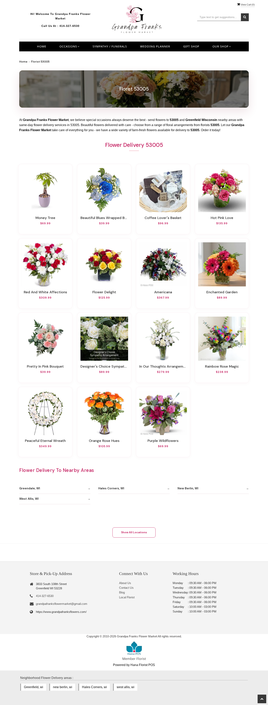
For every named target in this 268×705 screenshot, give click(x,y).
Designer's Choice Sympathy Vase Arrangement (104, 366)
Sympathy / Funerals (110, 46)
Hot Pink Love (222, 217)
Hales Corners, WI (111, 488)
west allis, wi (125, 687)
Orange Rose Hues (104, 440)
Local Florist (127, 597)
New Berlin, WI (188, 488)
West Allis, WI (29, 499)
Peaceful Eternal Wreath (45, 440)
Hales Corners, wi (94, 687)
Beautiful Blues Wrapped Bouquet (104, 217)
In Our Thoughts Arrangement (163, 366)
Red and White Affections (45, 292)
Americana (163, 292)
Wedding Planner (155, 46)
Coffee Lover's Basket (163, 217)
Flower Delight (104, 292)
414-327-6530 (69, 25)
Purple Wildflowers (163, 440)
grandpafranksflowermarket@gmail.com (61, 603)
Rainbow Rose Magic (222, 366)
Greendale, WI (29, 488)
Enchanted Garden (222, 292)
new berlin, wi (62, 687)
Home (41, 46)
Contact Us (126, 587)
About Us (125, 583)
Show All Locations (134, 532)
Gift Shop (191, 46)
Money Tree (45, 217)
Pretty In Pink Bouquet (45, 366)
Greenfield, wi (33, 687)
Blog (122, 592)
